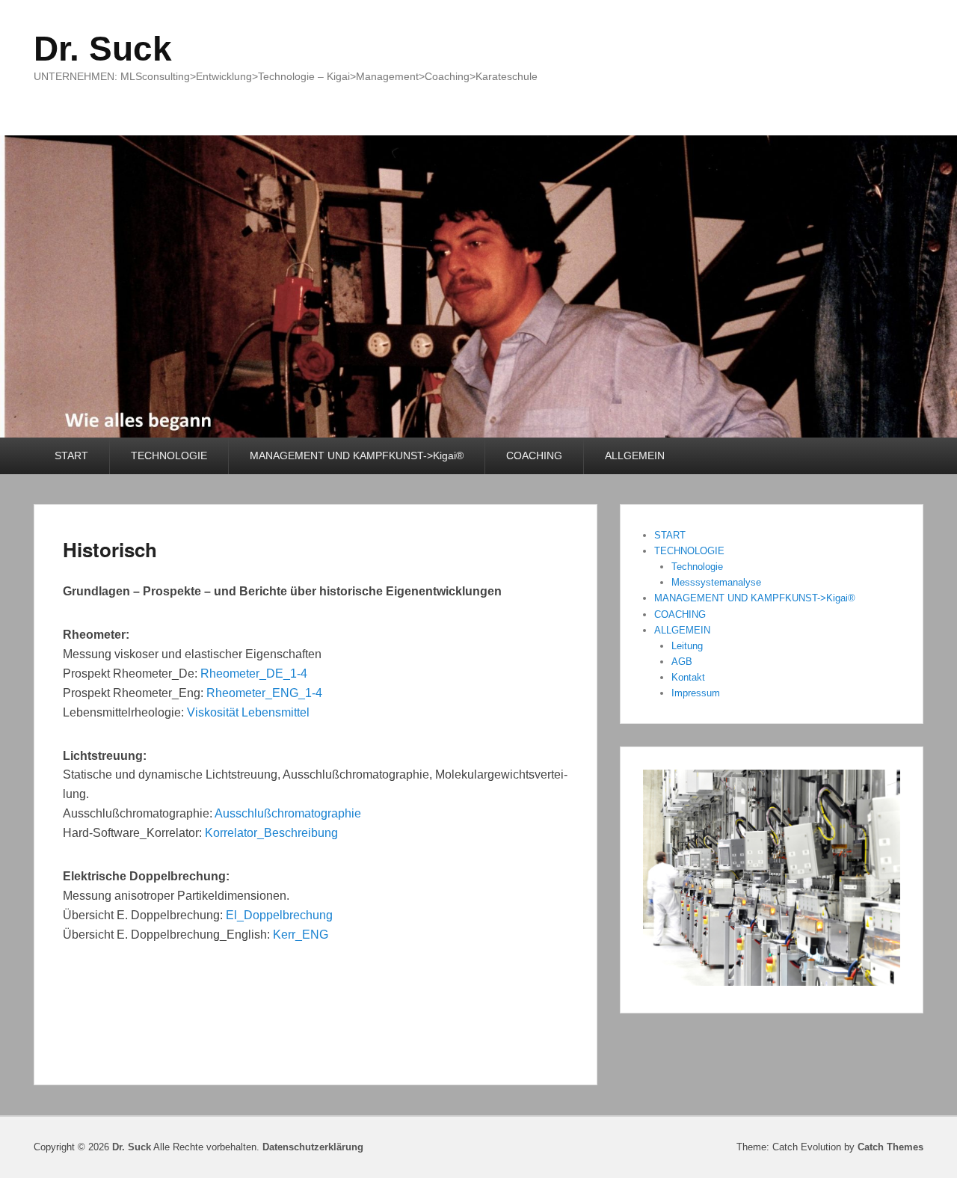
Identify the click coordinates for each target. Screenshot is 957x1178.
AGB (681, 661)
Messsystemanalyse (716, 582)
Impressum (695, 693)
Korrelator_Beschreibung (271, 832)
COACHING (534, 455)
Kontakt (688, 677)
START (71, 455)
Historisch (110, 549)
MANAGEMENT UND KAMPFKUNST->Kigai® (357, 455)
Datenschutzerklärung (312, 1147)
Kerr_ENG (300, 934)
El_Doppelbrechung (279, 915)
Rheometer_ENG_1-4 (264, 693)
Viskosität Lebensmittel (248, 712)
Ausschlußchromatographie (288, 813)
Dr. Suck (103, 48)
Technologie (697, 566)
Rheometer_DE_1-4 (253, 673)
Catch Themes (890, 1147)
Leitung (687, 645)
